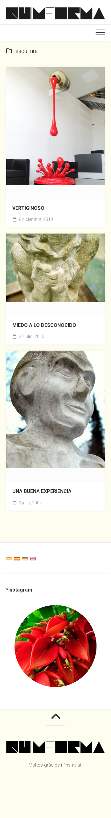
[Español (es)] (17, 558)
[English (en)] (33, 558)
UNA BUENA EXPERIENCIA (42, 491)
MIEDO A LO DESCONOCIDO (44, 325)
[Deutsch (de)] (25, 558)
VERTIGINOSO (28, 208)
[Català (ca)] (9, 558)
